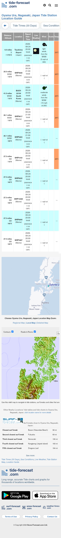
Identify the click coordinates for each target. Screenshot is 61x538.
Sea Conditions (27, 459)
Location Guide (12, 462)
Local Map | (31, 322)
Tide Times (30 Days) (25, 25)
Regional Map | (19, 322)
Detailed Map (42, 322)
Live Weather (40, 459)
